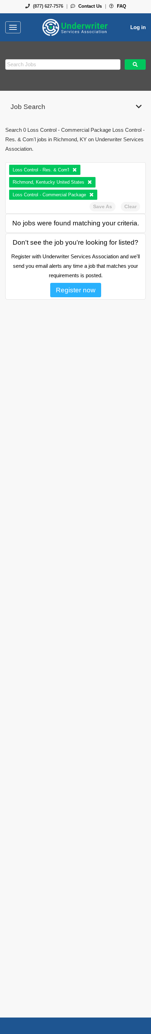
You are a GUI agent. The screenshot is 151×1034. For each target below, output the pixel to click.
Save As (102, 206)
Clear (130, 206)
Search (135, 64)
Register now (76, 290)
